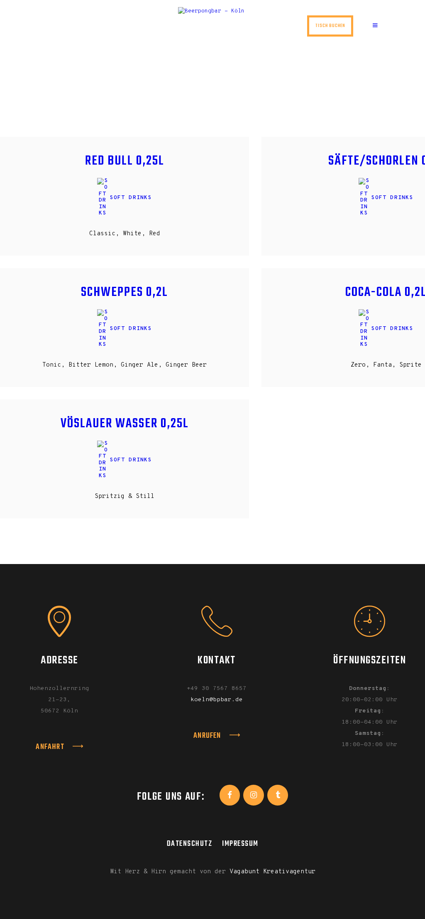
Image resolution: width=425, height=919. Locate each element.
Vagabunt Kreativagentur (272, 872)
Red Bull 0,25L (124, 161)
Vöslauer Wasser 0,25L (125, 424)
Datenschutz (189, 844)
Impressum (240, 844)
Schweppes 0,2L (124, 292)
